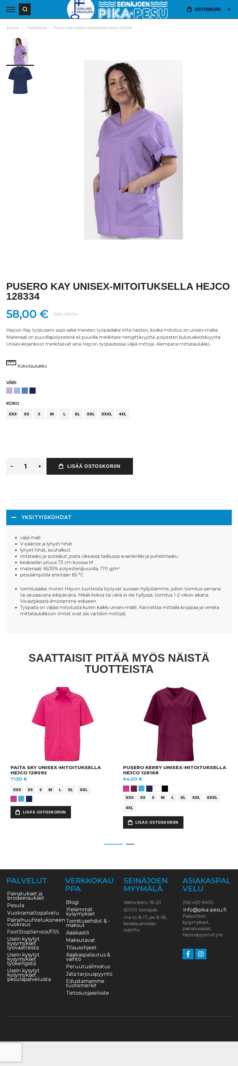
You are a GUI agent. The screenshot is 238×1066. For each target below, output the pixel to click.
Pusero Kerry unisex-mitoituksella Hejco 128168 (174, 770)
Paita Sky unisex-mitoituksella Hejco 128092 (56, 770)
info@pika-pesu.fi (205, 910)
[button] (20, 79)
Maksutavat (80, 940)
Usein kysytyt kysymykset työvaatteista (23, 943)
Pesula (15, 905)
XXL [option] (91, 414)
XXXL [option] (106, 414)
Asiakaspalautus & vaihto (88, 957)
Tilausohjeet (81, 948)
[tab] (119, 517)
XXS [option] (13, 414)
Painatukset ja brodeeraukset (25, 896)
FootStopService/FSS (33, 932)
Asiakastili (77, 933)
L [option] (64, 414)
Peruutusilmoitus (88, 967)
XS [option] (26, 414)
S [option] (39, 414)
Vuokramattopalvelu (33, 913)
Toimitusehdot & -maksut (88, 923)
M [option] (52, 414)
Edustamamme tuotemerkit (85, 983)
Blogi (72, 902)
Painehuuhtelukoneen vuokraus (36, 922)
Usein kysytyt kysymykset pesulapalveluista (29, 975)
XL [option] (77, 414)
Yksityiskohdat (47, 517)
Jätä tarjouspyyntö (89, 974)
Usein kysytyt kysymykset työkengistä (23, 959)
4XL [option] (122, 414)
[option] (9, 390)
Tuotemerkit (37, 28)
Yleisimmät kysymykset (80, 912)
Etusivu (13, 28)
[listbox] (119, 391)
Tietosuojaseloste (87, 993)
